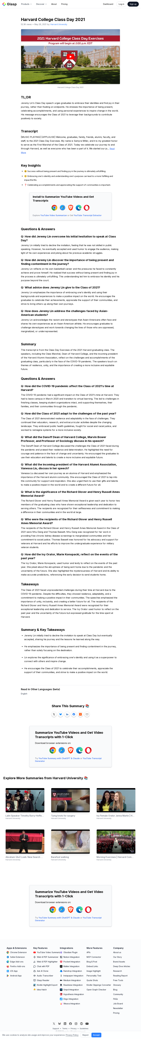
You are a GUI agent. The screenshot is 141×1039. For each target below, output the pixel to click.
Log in (121, 4)
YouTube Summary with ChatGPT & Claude (59, 758)
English (24, 693)
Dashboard (108, 4)
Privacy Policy (72, 1035)
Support (56, 1028)
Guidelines (84, 1028)
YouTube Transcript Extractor (87, 215)
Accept (96, 1035)
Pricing (64, 4)
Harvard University (58, 24)
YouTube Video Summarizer (53, 215)
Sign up (133, 4)
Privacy (74, 1028)
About (54, 4)
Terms (64, 1028)
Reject (85, 1035)
